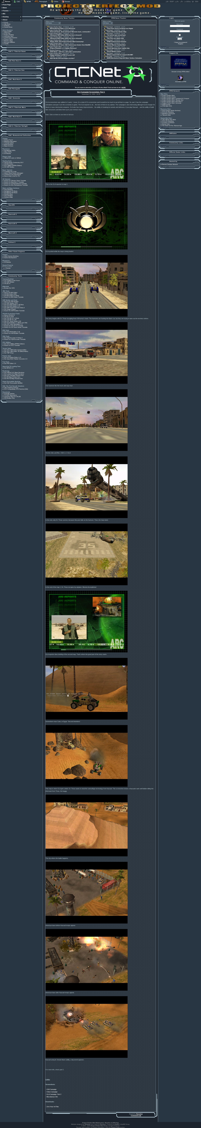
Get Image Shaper (10, 309)
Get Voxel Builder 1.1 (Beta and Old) (15, 322)
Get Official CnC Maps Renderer (14, 372)
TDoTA (52, 57)
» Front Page (6, 4)
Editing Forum (8, 140)
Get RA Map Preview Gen (12, 377)
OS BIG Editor (8, 164)
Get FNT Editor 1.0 (10, 363)
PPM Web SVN (167, 106)
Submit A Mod (8, 194)
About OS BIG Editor (10, 292)
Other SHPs (8, 152)
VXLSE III (7, 283)
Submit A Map (8, 197)
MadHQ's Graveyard (168, 113)
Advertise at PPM (180, 81)
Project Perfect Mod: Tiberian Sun (172, 100)
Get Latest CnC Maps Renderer (14, 374)
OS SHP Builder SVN (11, 303)
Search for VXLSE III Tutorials (13, 325)
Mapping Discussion (10, 141)
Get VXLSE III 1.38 (10, 319)
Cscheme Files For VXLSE (12, 396)
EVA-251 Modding (168, 112)
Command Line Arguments (12, 174)
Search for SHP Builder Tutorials (14, 310)
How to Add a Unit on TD (12, 176)
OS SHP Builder (9, 167)
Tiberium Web (166, 115)
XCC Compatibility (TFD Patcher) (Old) (16, 389)
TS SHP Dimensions (10, 395)
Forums (8, 268)
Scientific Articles (9, 393)
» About (4, 20)
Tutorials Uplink (9, 143)
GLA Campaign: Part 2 (53, 1094)
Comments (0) (136, 1115)
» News (4, 7)
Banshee (139, 1114)
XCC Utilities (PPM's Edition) (13, 165)
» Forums (5, 11)
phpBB (117, 1124)
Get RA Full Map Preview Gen (13, 378)
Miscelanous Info (52, 1097)
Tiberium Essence (55, 50)
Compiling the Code (10, 171)
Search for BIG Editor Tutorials (13, 297)
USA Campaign (51, 1089)
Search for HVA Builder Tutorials (14, 333)
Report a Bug (8, 40)
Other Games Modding (11, 256)
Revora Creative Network (170, 164)
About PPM (7, 31)
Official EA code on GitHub (12, 158)
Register (180, 44)
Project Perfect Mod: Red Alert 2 (172, 101)
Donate (67, 1)
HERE (124, 87)
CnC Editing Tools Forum (12, 280)
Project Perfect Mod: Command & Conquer (175, 98)
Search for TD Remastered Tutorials (15, 183)
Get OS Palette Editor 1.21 (12, 357)
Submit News (8, 27)
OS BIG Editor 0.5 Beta (11, 295)
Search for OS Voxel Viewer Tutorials (15, 327)
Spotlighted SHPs (9, 150)
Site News (7, 24)
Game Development (10, 257)
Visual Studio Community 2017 (14, 162)
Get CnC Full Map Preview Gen (14, 375)
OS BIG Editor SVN (10, 294)
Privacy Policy (8, 39)
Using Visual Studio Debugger (13, 173)
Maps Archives (8, 146)
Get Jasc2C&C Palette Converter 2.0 (15, 359)
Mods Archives (8, 144)
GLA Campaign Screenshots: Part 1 (91, 92)
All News (6, 25)
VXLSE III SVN (9, 316)
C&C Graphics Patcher (11, 387)
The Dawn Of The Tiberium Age (172, 125)
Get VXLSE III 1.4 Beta (11, 318)
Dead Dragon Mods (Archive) (171, 110)
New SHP (109, 56)
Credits (6, 43)
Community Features (10, 37)
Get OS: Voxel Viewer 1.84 (12, 321)
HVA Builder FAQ (9, 398)
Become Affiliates (9, 42)
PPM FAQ (7, 33)
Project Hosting (9, 34)
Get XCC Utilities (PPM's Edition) (14, 344)
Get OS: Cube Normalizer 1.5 (13, 324)
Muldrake (88, 1124)
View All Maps (8, 195)
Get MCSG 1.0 (8, 368)
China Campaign (51, 1092)
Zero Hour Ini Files (52, 1106)
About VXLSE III (9, 315)
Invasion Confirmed (168, 122)
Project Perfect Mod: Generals (171, 103)
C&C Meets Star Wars (169, 119)
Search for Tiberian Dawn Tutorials (15, 180)
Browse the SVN (9, 288)
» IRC (3, 14)
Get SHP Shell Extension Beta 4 (14, 307)
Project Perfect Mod (55, 27)
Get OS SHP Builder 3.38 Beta (14, 304)
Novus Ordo (166, 124)
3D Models (7, 153)
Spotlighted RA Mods (10, 192)
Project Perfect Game (169, 97)
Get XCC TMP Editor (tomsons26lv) (15, 350)
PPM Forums (166, 104)
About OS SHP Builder (11, 301)
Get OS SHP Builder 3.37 (12, 306)
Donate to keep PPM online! (181, 71)
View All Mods (8, 189)
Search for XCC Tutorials (12, 345)
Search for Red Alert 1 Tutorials (14, 182)
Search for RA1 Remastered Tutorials (16, 185)
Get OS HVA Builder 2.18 (12, 332)
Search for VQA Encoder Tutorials (14, 339)
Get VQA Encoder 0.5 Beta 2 (13, 338)
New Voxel (109, 27)
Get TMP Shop (9, 353)
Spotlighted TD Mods (10, 191)
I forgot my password (180, 42)
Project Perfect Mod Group (99, 1125)
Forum (6, 22)
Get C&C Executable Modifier (13, 383)
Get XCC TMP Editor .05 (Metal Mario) (16, 351)
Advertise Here (8, 36)
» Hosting (5, 17)
